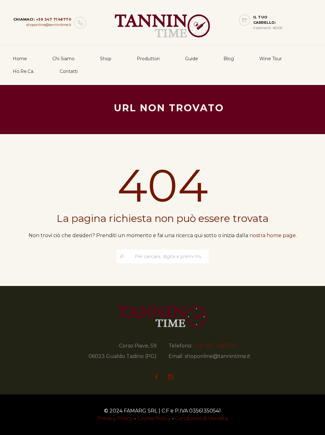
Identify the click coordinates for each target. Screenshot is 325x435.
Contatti (69, 71)
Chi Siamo (63, 59)
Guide (191, 59)
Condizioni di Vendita (201, 418)
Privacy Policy (115, 418)
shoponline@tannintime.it (48, 25)
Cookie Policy (154, 418)
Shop (105, 59)
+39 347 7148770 (53, 19)
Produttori (148, 59)
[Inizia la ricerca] (121, 256)
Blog (228, 59)
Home (20, 59)
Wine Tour (270, 59)
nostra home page (272, 235)
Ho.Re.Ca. (23, 71)
